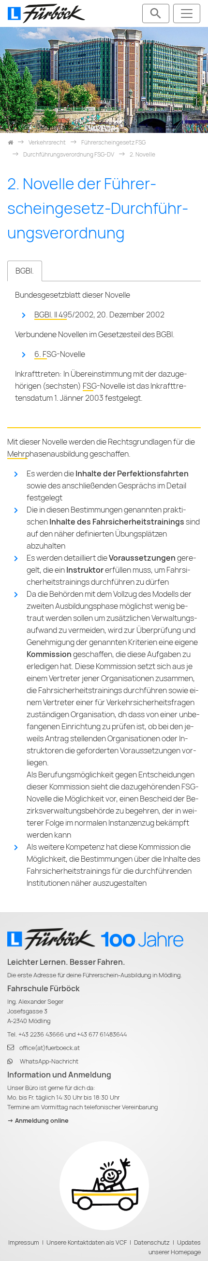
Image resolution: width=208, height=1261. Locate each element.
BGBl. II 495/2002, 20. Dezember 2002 (99, 315)
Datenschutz (152, 1242)
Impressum (23, 1242)
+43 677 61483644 (102, 1034)
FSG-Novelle (104, 386)
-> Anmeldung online (38, 1121)
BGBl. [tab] (24, 271)
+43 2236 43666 (41, 1034)
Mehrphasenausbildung (47, 454)
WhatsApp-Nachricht (49, 1061)
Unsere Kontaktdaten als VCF (86, 1242)
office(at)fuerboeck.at (49, 1048)
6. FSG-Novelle (59, 354)
